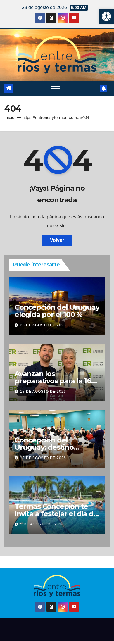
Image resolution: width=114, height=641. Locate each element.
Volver (57, 240)
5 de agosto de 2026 (42, 524)
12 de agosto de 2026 (43, 458)
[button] (106, 16)
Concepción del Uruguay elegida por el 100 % (57, 311)
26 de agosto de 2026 (43, 325)
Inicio (9, 117)
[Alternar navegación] (55, 88)
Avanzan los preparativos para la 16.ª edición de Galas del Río (55, 380)
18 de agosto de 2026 (43, 392)
